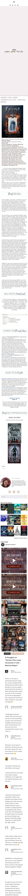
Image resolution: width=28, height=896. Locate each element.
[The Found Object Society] (10, 513)
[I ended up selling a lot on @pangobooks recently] (14, 560)
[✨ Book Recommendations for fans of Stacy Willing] (14, 638)
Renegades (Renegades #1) (9, 165)
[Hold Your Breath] (4, 510)
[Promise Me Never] (17, 524)
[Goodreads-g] (15, 5)
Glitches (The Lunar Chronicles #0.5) (13, 151)
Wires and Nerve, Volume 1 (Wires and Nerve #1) (14, 163)
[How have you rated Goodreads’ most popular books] (14, 612)
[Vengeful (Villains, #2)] (24, 535)
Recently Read (6, 503)
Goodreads (5, 148)
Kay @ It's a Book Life (16, 706)
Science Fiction (6, 145)
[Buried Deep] (24, 510)
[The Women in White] (24, 524)
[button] (14, 2)
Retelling (20, 144)
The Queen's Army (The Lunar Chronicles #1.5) (14, 152)
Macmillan (5, 143)
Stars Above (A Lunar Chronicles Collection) (12, 161)
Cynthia (13, 827)
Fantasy (15, 144)
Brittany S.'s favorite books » (20, 538)
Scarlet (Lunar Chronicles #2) (10, 151)
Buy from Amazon (17, 147)
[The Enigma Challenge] (17, 513)
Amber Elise (14, 758)
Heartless (18, 162)
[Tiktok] (13, 5)
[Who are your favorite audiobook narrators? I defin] (14, 586)
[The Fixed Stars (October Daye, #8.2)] (10, 536)
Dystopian (9, 144)
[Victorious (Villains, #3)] (17, 535)
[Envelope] (18, 5)
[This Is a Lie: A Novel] (10, 524)
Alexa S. (13, 670)
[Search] (25, 496)
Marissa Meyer (6, 140)
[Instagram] (10, 5)
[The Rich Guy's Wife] (4, 536)
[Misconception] (4, 521)
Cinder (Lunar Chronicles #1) (18, 149)
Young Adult (14, 145)
